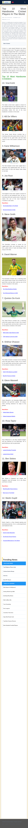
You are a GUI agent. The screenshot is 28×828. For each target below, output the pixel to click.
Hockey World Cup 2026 (9, 591)
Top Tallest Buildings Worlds (10, 289)
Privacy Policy (12, 824)
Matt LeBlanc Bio (7, 600)
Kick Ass (5, 575)
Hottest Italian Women (8, 412)
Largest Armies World (8, 454)
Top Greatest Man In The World (10, 205)
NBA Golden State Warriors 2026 (11, 332)
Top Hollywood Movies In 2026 (10, 293)
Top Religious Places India (9, 567)
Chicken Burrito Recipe (8, 571)
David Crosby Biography (9, 532)
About (3, 824)
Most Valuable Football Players (10, 625)
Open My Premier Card (8, 616)
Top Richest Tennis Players (9, 536)
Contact (6, 824)
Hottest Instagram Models (9, 416)
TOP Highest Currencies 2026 (10, 336)
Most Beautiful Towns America (10, 488)
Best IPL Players (7, 579)
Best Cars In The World (8, 492)
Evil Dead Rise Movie (8, 595)
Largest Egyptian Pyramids (9, 450)
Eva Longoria (6, 608)
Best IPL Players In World (9, 375)
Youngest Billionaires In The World (11, 540)
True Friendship (7, 604)
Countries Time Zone (8, 612)
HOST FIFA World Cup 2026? (10, 372)
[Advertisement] (15, 754)
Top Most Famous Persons (9, 621)
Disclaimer (18, 824)
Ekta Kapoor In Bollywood (9, 587)
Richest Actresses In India (9, 209)
